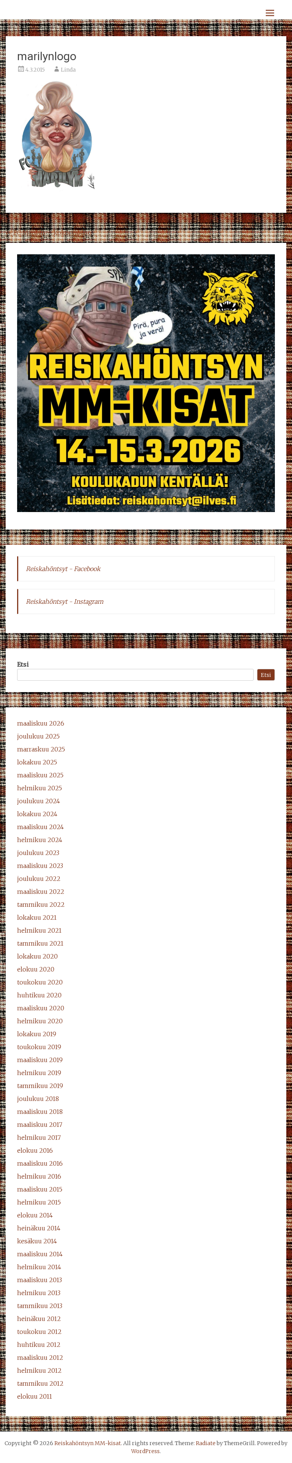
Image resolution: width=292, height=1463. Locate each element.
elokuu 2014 (35, 1215)
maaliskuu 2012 (40, 1357)
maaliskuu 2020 (40, 1008)
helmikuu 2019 (39, 1073)
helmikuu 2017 (39, 1137)
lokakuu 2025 (37, 762)
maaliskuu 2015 (39, 1189)
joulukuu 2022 (38, 878)
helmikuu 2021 (39, 930)
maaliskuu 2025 (40, 775)
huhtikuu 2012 (38, 1344)
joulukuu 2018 (38, 1098)
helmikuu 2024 (39, 840)
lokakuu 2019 (36, 1034)
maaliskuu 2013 (39, 1280)
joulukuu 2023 (38, 853)
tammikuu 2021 (40, 943)
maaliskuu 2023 (40, 866)
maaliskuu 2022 (40, 891)
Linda (68, 69)
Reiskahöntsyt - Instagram (64, 601)
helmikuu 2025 (39, 788)
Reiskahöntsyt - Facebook (63, 569)
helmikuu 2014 (39, 1267)
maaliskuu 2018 (40, 1111)
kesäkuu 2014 (37, 1241)
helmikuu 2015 (39, 1202)
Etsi (23, 664)
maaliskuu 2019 (40, 1060)
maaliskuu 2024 (40, 827)
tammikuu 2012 (40, 1383)
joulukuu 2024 (38, 801)
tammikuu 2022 (41, 904)
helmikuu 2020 (40, 1021)
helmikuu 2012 (39, 1370)
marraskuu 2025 (41, 749)
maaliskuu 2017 (39, 1124)
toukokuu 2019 (39, 1047)
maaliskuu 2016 (40, 1163)
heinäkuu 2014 (38, 1228)
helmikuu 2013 (38, 1293)
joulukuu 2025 (38, 736)
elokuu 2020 (35, 969)
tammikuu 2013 (39, 1306)
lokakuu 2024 (37, 814)
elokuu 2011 (34, 1396)
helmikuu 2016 (39, 1176)
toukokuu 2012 (39, 1331)
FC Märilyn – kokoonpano (49, 232)
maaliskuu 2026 (40, 723)
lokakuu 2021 (37, 917)
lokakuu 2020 (37, 956)
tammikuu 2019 (40, 1086)
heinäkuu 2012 (39, 1319)
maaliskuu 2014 (40, 1254)
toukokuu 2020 (40, 982)
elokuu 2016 (35, 1150)
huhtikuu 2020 (39, 995)
